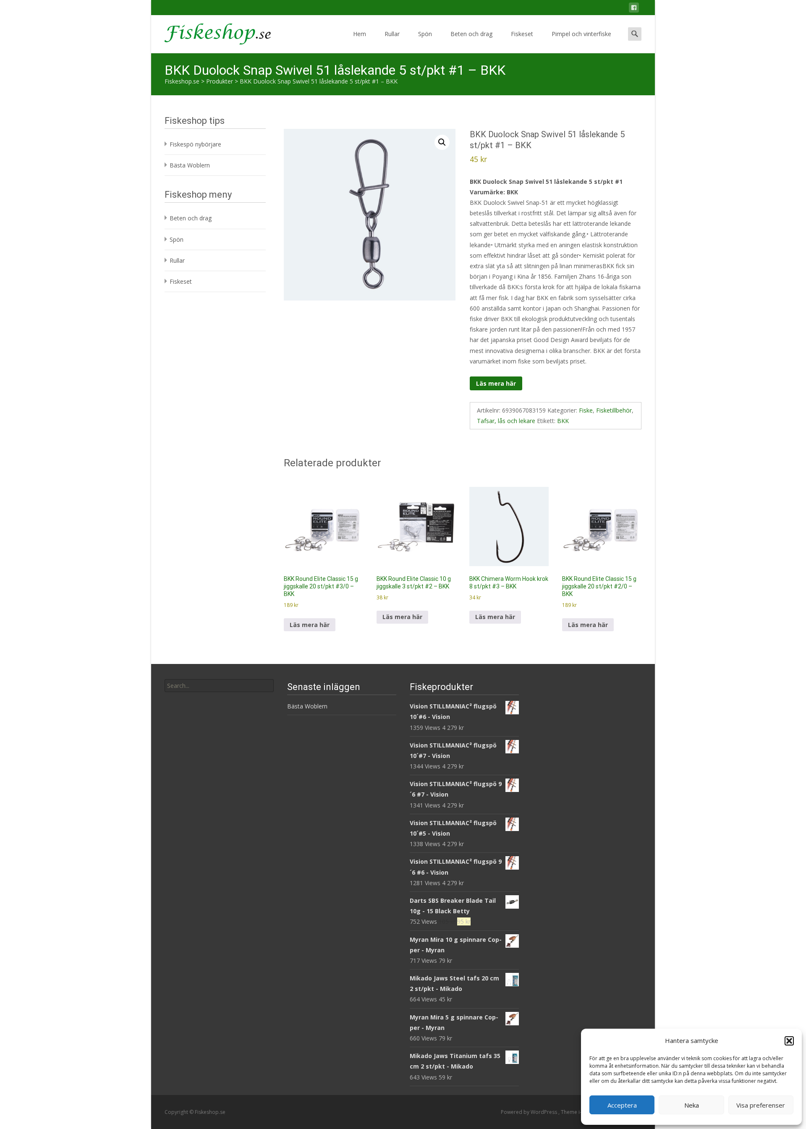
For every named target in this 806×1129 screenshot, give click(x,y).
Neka (691, 1105)
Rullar (392, 34)
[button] (789, 1041)
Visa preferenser (760, 1105)
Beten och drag (471, 34)
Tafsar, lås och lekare (506, 421)
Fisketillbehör (614, 410)
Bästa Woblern (190, 165)
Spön (425, 34)
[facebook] (634, 9)
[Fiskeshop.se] (211, 32)
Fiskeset (522, 34)
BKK (563, 421)
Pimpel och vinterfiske (581, 34)
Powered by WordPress (529, 1112)
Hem (359, 34)
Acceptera (622, 1105)
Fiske (586, 410)
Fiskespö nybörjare (195, 144)
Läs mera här (496, 383)
